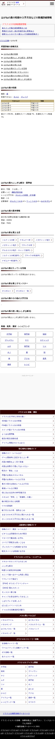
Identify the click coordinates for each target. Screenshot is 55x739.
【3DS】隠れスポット (11, 588)
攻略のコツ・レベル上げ (11, 453)
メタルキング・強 (8, 633)
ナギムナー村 (25, 240)
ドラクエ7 (9, 733)
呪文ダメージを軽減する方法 (13, 551)
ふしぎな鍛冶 (7, 566)
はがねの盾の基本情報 (12, 61)
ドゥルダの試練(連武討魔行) (13, 610)
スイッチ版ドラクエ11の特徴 (13, 430)
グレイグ (24, 97)
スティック (44, 340)
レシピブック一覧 (8, 702)
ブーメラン (9, 340)
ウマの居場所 (7, 506)
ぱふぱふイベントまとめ (11, 605)
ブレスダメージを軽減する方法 (14, 547)
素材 (9, 364)
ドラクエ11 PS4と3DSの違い (13, 416)
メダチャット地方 (43, 240)
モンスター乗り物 (9, 592)
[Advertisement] (27, 10)
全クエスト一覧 (8, 657)
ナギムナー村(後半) (10, 261)
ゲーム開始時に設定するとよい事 (15, 457)
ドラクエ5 (43, 730)
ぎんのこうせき (16, 201)
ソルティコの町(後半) (10, 255)
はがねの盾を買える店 (12, 65)
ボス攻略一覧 (7, 652)
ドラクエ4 (34, 730)
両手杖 (27, 346)
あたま (31, 689)
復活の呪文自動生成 (10, 438)
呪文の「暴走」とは (10, 471)
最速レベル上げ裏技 (10, 488)
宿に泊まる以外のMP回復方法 (14, 493)
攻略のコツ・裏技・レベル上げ (14, 529)
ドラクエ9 (28, 733)
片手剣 (9, 334)
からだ (3, 693)
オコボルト (6, 291)
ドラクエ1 (5, 730)
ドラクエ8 (18, 733)
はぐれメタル (33, 620)
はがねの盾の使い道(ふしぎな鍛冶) (18, 79)
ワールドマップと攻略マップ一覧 (15, 648)
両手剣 (27, 334)
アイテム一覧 (6, 698)
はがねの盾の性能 (11, 54)
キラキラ (32, 702)
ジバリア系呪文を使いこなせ (13, 542)
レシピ (27, 364)
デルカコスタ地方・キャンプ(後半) (16, 250)
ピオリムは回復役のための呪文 (14, 534)
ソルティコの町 (8, 240)
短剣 (44, 334)
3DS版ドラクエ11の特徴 (11, 421)
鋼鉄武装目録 (17, 192)
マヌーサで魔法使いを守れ (12, 538)
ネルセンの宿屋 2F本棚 (25, 195)
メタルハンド (33, 629)
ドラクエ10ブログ (27, 736)
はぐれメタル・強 (8, 629)
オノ (9, 352)
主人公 (16, 97)
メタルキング (6, 624)
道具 (44, 358)
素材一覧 (32, 698)
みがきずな (45, 201)
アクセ (27, 358)
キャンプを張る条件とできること (15, 597)
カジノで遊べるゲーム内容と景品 (15, 575)
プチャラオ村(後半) (32, 255)
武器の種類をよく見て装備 (12, 462)
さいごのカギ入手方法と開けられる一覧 (18, 519)
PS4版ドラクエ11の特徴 (11, 425)
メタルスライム (7, 620)
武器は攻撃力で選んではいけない (15, 466)
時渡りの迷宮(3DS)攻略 (11, 570)
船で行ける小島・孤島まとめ (13, 510)
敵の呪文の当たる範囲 (11, 501)
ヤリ (27, 340)
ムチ (9, 346)
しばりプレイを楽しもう (11, 601)
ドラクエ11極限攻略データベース (16, 713)
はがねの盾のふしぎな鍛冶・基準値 (18, 58)
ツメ (44, 346)
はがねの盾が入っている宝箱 (15, 68)
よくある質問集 (8, 434)
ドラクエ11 (49, 733)
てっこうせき (31, 201)
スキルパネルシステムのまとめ (14, 561)
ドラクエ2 (14, 730)
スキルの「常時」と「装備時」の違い (17, 497)
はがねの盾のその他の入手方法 (16, 76)
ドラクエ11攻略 (4, 41)
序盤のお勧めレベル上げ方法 (13, 479)
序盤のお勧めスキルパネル (12, 475)
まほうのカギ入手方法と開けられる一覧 (18, 515)
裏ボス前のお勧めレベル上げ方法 (15, 484)
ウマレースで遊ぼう (10, 579)
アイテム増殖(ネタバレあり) (13, 443)
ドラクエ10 (38, 733)
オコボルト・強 (22, 291)
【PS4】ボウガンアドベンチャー (15, 583)
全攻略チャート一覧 (10, 643)
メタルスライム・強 (36, 624)
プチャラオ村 (26, 245)
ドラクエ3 (24, 730)
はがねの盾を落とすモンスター (16, 72)
